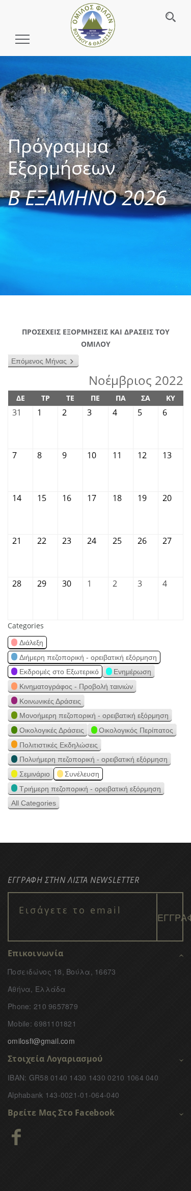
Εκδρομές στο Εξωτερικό (59, 672)
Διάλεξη (31, 643)
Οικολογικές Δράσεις (51, 730)
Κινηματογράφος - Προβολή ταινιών (76, 686)
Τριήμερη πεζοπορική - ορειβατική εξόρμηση (90, 789)
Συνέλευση (82, 774)
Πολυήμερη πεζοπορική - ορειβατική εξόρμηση (93, 759)
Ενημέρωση (132, 672)
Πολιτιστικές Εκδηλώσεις (58, 745)
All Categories (33, 803)
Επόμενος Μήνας (39, 361)
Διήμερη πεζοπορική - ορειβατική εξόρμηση (88, 657)
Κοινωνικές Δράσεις (50, 701)
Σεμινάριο (34, 774)
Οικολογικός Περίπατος (136, 730)
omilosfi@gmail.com (41, 1041)
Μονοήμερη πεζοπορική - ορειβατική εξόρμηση (94, 715)
